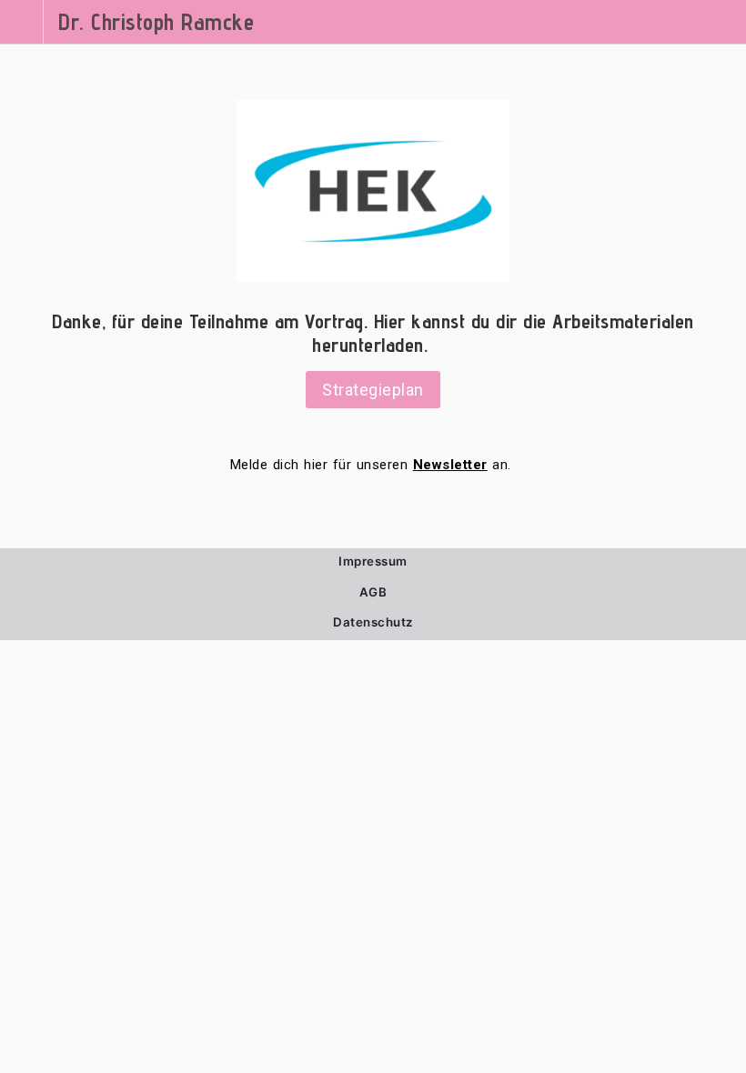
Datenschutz (373, 622)
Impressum (373, 561)
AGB (373, 592)
